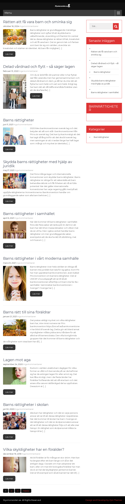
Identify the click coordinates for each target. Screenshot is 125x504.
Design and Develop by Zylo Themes (104, 500)
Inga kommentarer (29, 26)
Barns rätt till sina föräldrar (27, 312)
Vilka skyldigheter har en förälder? (33, 449)
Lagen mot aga (17, 360)
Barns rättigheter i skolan (25, 404)
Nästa (26, 491)
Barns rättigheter (18, 120)
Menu (8, 12)
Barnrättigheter (101, 137)
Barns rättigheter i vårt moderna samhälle (41, 258)
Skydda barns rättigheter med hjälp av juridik (37, 164)
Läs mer (9, 54)
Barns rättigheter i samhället (29, 213)
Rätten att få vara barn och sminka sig (37, 22)
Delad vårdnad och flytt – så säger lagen (39, 66)
